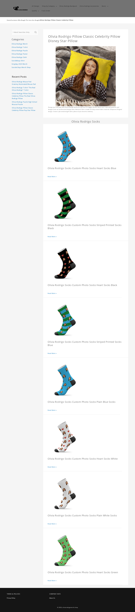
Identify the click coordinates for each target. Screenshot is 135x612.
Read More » (52, 176)
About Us (52, 598)
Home (8, 20)
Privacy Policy (11, 598)
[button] (49, 6)
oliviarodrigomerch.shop (70, 607)
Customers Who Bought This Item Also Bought (25, 20)
